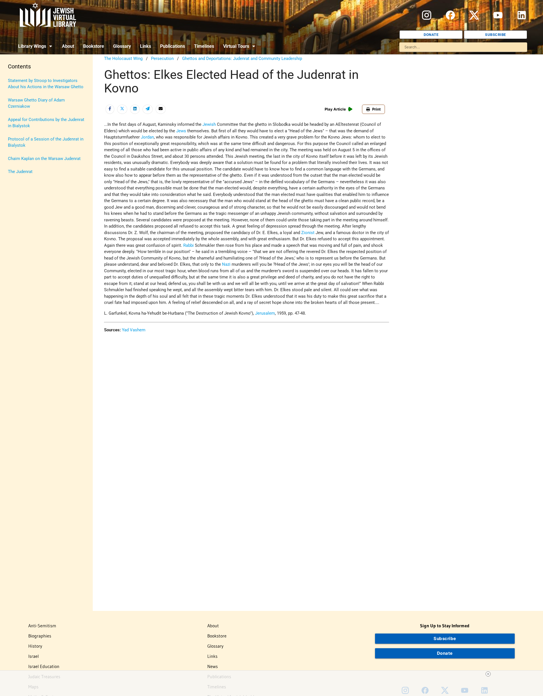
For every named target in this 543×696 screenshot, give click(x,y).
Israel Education (43, 666)
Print (376, 109)
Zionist (307, 232)
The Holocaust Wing (123, 58)
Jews (181, 130)
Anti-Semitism (42, 625)
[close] (488, 673)
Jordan (147, 137)
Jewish (209, 124)
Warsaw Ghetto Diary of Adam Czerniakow (36, 103)
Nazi (226, 264)
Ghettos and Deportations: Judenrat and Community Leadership (242, 58)
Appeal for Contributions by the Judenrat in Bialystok (46, 123)
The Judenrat (20, 171)
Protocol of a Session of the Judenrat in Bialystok (45, 142)
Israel (33, 656)
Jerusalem (265, 313)
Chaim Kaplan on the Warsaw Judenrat (44, 158)
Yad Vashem (133, 329)
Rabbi (188, 245)
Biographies (39, 636)
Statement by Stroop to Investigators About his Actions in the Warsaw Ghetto (45, 84)
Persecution (162, 58)
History (35, 646)
